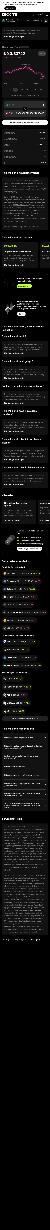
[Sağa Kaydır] (42, 21)
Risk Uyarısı (8, 897)
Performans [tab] (37, 21)
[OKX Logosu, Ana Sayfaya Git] (9, 14)
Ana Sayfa (6, 939)
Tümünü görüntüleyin (14, 36)
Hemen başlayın (11, 520)
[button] (32, 14)
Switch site (10, 8)
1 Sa (21, 90)
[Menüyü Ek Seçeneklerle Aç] (47, 15)
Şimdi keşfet (23, 286)
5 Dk (15, 90)
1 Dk (9, 90)
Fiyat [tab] (28, 21)
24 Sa (34, 90)
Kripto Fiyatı (20, 939)
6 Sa (27, 90)
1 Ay (40, 90)
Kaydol (39, 15)
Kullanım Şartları (35, 894)
